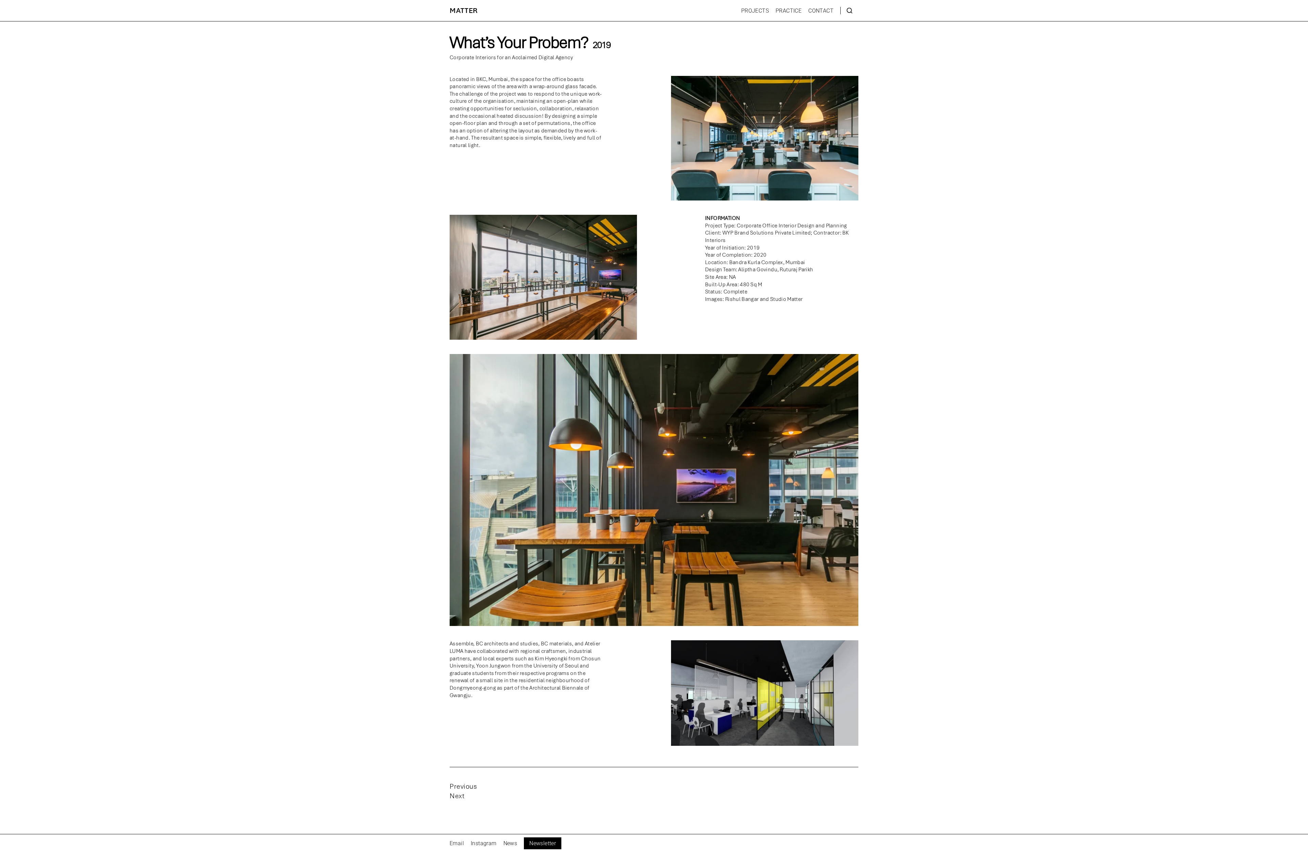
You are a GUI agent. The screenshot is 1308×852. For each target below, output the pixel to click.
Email (457, 843)
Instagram (484, 843)
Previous (463, 786)
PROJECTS (755, 10)
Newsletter (542, 843)
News (510, 843)
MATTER (464, 10)
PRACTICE (788, 10)
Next (457, 795)
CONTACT (821, 10)
